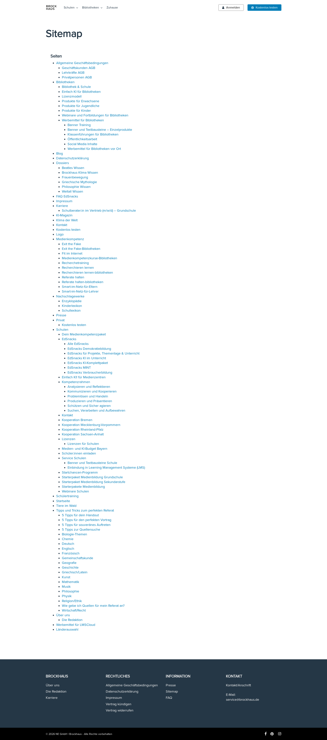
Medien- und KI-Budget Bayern (84, 449)
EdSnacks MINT (79, 367)
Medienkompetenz (70, 239)
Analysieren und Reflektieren (89, 387)
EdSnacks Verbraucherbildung (90, 372)
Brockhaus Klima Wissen (80, 172)
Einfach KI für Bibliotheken (81, 92)
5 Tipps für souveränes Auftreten (86, 525)
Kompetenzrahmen (76, 382)
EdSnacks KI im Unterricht (87, 358)
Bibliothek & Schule (76, 87)
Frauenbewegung (75, 177)
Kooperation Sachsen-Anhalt (83, 434)
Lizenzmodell (72, 96)
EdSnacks (69, 339)
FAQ (169, 698)
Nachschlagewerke (70, 296)
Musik (66, 586)
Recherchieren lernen (78, 268)
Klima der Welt (67, 220)
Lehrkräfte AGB (73, 72)
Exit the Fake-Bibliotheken (81, 249)
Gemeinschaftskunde (77, 558)
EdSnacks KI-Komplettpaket (88, 363)
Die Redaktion (72, 620)
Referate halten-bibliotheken (82, 282)
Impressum (64, 201)
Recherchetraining (75, 263)
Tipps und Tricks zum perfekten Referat (85, 510)
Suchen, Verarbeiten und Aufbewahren (96, 410)
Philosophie (70, 591)
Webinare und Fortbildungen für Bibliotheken (95, 115)
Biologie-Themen (74, 534)
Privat (60, 320)
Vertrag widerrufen (119, 710)
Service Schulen (74, 458)
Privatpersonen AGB (77, 77)
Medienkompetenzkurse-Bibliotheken (89, 258)
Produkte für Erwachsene (80, 101)
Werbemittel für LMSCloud (75, 625)
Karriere (62, 206)
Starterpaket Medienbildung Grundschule (92, 477)
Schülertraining (67, 496)
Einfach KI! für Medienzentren (84, 377)
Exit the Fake (71, 244)
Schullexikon (71, 310)
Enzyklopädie (72, 301)
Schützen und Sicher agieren (89, 406)
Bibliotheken (65, 82)
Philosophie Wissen (76, 187)
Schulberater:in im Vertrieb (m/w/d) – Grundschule (99, 210)
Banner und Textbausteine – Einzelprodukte (100, 130)
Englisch (68, 548)
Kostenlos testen (68, 230)
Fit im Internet (72, 253)
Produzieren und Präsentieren (90, 401)
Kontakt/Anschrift (238, 685)
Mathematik (70, 582)
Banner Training (79, 125)
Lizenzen (68, 439)
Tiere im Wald (66, 506)
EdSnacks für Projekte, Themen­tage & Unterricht (103, 353)
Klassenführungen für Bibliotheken (93, 134)
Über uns (63, 615)
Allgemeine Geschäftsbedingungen (82, 63)
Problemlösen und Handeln (88, 396)
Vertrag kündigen (118, 704)
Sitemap (172, 691)
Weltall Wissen (72, 191)
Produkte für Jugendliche (80, 106)
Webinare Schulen (75, 491)
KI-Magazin (64, 215)
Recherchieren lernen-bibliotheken (87, 272)
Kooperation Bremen (77, 420)
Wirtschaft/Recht (74, 610)
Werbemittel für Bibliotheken (83, 120)
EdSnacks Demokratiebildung (89, 349)
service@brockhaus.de (242, 699)
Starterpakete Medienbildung (83, 487)
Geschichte (70, 567)
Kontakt (61, 225)
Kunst (66, 577)
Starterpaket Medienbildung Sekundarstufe (93, 482)
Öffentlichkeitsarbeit (82, 139)
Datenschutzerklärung (72, 158)
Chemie (67, 539)
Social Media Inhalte (82, 144)
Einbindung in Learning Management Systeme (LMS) (106, 467)
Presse (61, 315)
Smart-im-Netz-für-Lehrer (80, 291)
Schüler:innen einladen (79, 453)
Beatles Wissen (73, 168)
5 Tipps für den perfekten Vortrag (86, 520)
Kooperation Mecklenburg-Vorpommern (91, 425)
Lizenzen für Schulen (83, 444)
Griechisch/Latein (74, 572)
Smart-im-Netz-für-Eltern (79, 287)
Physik (67, 596)
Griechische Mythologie (79, 182)
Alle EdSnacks (78, 344)
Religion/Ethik (72, 601)
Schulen (62, 329)
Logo (60, 234)
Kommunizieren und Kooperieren (92, 391)
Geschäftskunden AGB (78, 68)
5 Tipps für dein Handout (80, 515)
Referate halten (73, 277)
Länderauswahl (67, 629)
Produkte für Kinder (76, 110)
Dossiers (62, 163)
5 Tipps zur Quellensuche (81, 529)
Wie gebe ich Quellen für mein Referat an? (93, 606)
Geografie (69, 563)
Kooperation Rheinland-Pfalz (83, 429)
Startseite (63, 501)
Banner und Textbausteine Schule (92, 463)
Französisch (70, 553)
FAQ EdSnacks (67, 196)
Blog (59, 153)
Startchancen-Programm (80, 472)
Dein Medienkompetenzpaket (84, 334)
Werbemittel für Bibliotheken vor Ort (94, 149)
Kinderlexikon (72, 306)
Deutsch (68, 544)
